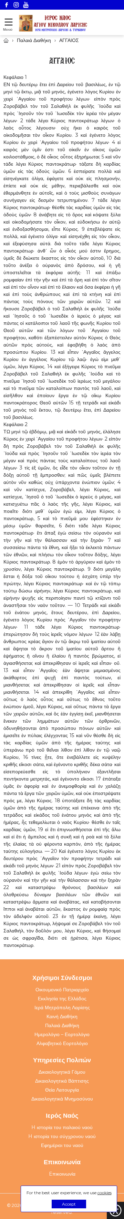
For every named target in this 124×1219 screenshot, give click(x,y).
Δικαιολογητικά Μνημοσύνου (62, 1099)
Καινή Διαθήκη (62, 1016)
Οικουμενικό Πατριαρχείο (62, 989)
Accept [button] (69, 1204)
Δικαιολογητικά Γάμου (62, 1072)
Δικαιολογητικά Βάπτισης (62, 1081)
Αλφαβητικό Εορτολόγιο (62, 1043)
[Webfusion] (53, 23)
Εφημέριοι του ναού (62, 1145)
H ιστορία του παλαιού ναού (62, 1127)
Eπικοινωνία (62, 1174)
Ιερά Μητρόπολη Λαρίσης (62, 1007)
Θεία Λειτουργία (62, 1090)
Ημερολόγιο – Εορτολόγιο (62, 1034)
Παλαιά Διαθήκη (62, 1025)
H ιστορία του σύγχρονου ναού (62, 1136)
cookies (104, 1192)
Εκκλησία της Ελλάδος (62, 998)
